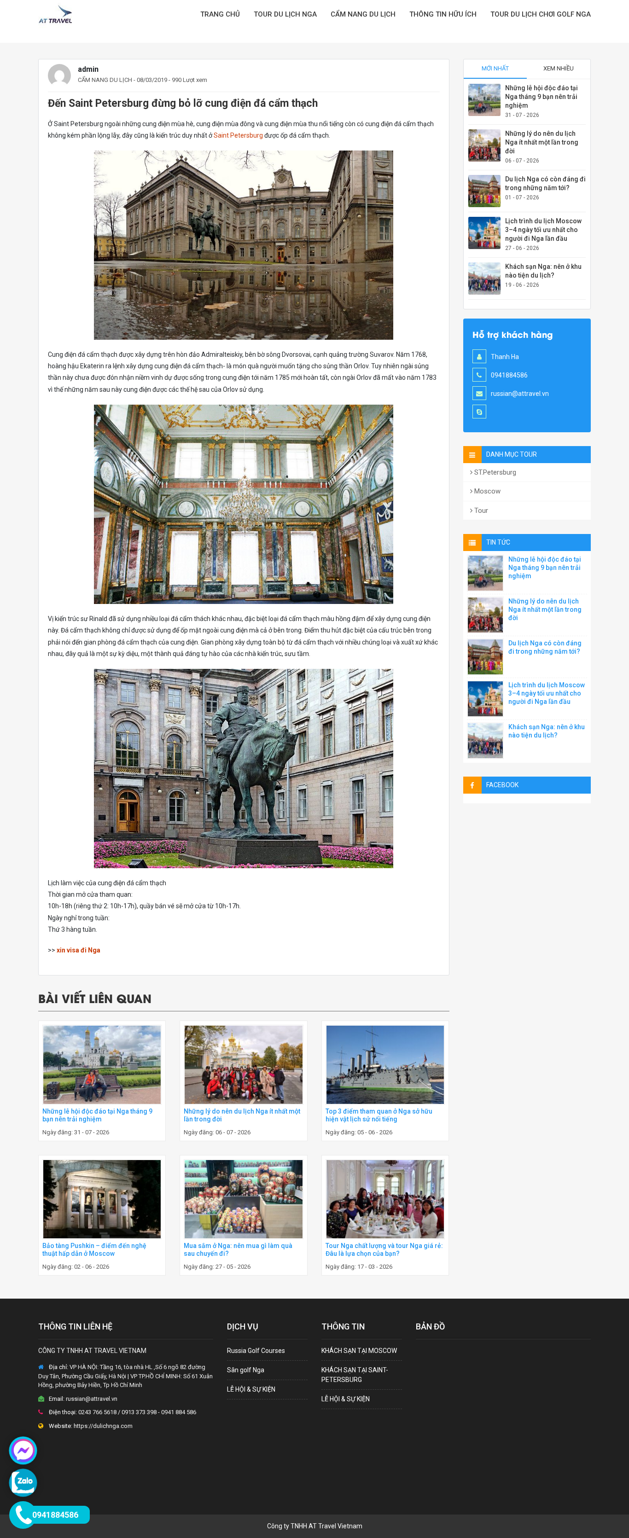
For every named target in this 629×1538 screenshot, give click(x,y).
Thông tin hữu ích (443, 14)
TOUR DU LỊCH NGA (285, 14)
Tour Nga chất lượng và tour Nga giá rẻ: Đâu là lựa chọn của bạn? (384, 1249)
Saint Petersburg (238, 135)
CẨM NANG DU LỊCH (363, 14)
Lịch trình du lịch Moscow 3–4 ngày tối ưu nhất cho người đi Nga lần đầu (543, 229)
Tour (480, 510)
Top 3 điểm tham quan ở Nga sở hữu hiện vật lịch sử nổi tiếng (379, 1115)
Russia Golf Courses (256, 1350)
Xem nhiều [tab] (558, 68)
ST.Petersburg (494, 472)
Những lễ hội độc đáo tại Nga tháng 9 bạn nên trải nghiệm (97, 1115)
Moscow (486, 491)
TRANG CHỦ (220, 14)
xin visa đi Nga (77, 950)
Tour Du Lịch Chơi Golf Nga (540, 14)
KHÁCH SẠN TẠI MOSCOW (359, 1350)
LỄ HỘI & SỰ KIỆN (251, 1389)
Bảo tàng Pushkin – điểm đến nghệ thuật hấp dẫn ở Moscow (94, 1249)
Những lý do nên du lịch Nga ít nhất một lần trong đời (541, 142)
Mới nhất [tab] (495, 68)
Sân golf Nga (245, 1370)
